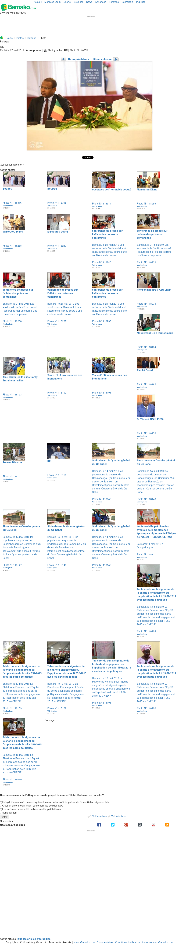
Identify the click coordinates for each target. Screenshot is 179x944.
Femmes (114, 2)
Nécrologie (127, 2)
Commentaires (105, 942)
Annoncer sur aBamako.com (157, 942)
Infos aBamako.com (84, 942)
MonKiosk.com (52, 2)
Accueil (38, 2)
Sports (67, 2)
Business (78, 2)
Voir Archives (118, 816)
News (89, 2)
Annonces (100, 2)
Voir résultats (99, 816)
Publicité (140, 2)
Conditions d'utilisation (127, 942)
